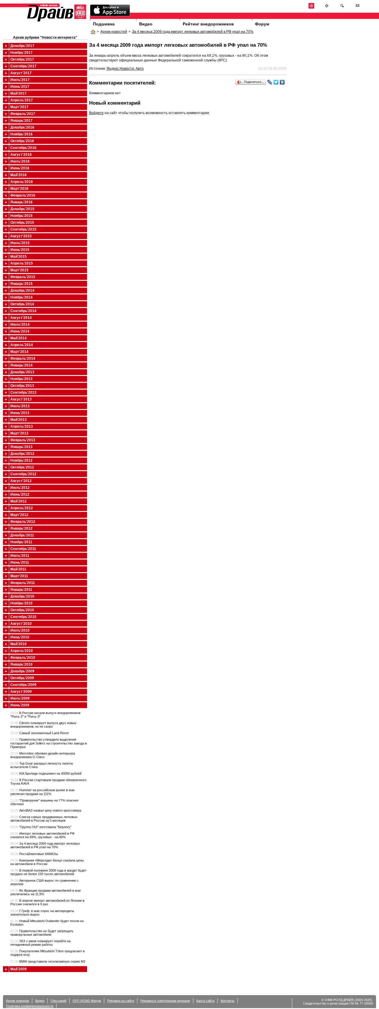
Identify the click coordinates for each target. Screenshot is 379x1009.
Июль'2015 (20, 243)
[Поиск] (342, 7)
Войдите (96, 113)
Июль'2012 (20, 488)
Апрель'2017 (21, 100)
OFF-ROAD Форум (87, 1000)
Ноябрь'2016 (21, 134)
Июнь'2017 (19, 87)
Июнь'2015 (19, 250)
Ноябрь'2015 (21, 216)
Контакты (228, 1000)
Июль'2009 (20, 698)
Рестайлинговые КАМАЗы (34, 854)
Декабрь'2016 (22, 127)
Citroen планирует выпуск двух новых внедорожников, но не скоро (43, 724)
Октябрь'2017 (22, 59)
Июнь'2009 (19, 705)
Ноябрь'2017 (21, 53)
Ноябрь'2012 (21, 460)
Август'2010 (21, 624)
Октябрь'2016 (22, 141)
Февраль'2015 (22, 277)
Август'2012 (21, 481)
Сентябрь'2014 (23, 311)
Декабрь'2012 (22, 454)
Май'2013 (18, 420)
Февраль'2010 (22, 658)
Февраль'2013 (22, 440)
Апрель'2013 (21, 426)
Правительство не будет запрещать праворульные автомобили (41, 932)
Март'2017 (19, 107)
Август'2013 (21, 399)
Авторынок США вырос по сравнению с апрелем (44, 882)
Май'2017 (18, 93)
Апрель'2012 (21, 508)
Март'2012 (19, 515)
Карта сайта (205, 1000)
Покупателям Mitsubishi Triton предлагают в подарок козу (47, 952)
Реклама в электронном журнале (165, 1000)
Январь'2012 (21, 528)
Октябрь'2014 (22, 304)
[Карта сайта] (327, 7)
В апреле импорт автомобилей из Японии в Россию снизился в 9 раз (47, 902)
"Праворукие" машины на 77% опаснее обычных (44, 802)
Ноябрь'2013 (21, 379)
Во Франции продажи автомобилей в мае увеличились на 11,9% (45, 892)
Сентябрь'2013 (23, 392)
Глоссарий (58, 1000)
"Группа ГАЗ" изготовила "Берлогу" (40, 827)
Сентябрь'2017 (23, 66)
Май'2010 (18, 644)
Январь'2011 (21, 590)
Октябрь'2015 (22, 222)
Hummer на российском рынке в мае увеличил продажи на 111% (42, 791)
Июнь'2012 (19, 494)
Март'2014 (19, 352)
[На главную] (311, 7)
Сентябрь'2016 (23, 148)
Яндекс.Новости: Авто (125, 68)
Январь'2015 (21, 284)
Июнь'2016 (19, 168)
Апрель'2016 (21, 182)
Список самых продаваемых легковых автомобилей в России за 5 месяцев (44, 818)
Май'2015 (18, 256)
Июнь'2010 (19, 637)
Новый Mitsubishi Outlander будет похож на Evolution (46, 922)
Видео (145, 24)
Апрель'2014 (21, 345)
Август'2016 (21, 155)
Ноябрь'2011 (21, 542)
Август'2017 (21, 73)
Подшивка (104, 24)
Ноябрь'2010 (21, 603)
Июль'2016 (20, 161)
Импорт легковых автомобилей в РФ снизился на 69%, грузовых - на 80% (42, 835)
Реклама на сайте (120, 1000)
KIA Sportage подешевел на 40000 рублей (45, 773)
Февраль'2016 (22, 195)
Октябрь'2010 (22, 610)
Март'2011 (19, 576)
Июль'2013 (20, 406)
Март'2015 (19, 270)
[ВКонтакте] (282, 82)
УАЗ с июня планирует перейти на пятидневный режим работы (40, 942)
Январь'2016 (21, 202)
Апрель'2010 (21, 651)
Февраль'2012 (22, 522)
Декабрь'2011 (22, 535)
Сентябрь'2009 (23, 685)
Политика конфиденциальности (29, 1006)
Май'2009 (18, 969)
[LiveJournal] (270, 82)
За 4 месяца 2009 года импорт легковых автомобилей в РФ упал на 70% (192, 32)
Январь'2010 (21, 664)
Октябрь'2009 (22, 678)
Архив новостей (113, 32)
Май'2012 (18, 501)
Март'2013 (19, 433)
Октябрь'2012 (22, 467)
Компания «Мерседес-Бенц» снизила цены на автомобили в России (47, 862)
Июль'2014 (20, 324)
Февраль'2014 (22, 358)
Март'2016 (19, 188)
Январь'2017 (21, 121)
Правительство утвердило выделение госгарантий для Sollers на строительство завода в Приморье (48, 743)
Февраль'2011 (22, 583)
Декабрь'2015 (22, 209)
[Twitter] (276, 82)
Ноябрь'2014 (21, 297)
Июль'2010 (20, 630)
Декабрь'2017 (22, 46)
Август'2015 (21, 236)
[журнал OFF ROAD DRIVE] (56, 21)
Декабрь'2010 (22, 596)
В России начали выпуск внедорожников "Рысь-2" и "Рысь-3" (45, 714)
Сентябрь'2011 (23, 549)
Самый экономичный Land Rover (39, 733)
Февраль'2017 (22, 114)
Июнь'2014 (19, 331)
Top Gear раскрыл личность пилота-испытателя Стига (42, 765)
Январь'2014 (21, 365)
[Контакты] (357, 7)
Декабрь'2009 (22, 671)
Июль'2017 (20, 80)
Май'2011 (18, 569)
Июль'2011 (19, 556)
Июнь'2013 (19, 413)
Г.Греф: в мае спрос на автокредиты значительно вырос (42, 912)
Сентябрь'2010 (23, 617)
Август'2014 (21, 318)
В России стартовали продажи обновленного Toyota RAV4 (48, 781)
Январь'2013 (21, 447)
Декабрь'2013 (22, 372)
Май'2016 (18, 175)
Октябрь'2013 (22, 386)
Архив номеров (17, 1000)
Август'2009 (21, 692)
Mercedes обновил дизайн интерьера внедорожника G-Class (42, 755)
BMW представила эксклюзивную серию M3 (47, 961)
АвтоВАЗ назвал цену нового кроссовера (45, 810)
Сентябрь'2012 (23, 474)
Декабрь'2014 (22, 290)
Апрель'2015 (21, 263)
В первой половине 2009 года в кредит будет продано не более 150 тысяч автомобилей (48, 872)
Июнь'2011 (19, 562)
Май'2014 (18, 338)
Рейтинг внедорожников (208, 24)
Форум (262, 24)
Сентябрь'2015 (23, 229)
